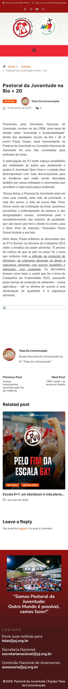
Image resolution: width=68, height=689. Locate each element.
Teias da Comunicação (45, 101)
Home (11, 66)
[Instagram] (31, 9)
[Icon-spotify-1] (43, 9)
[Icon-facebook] (25, 9)
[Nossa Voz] (30, 485)
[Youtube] (37, 9)
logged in (23, 528)
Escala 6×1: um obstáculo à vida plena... (33, 494)
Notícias (26, 66)
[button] (34, 50)
